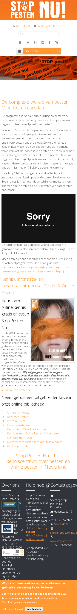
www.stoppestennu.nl (63, 541)
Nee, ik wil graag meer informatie (19, 602)
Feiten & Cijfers (16, 421)
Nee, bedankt (34, 609)
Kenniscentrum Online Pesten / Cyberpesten (33, 433)
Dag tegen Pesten (17, 417)
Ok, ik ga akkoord (13, 609)
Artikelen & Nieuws (18, 412)
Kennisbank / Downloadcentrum (26, 429)
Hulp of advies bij (36, 537)
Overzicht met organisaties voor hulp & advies (35, 442)
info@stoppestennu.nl (50, 26)
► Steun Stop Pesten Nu (16, 390)
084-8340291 (23, 26)
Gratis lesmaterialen (19, 425)
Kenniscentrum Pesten (20, 437)
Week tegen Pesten (18, 446)
